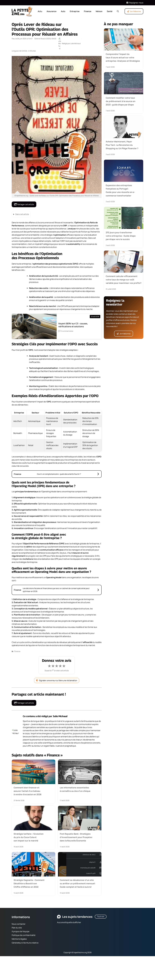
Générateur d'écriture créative (25, 942)
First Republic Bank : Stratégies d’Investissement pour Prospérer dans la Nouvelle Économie (76, 837)
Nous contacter (18, 924)
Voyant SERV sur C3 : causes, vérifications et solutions (73, 325)
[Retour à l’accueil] (22, 11)
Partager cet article (25, 204)
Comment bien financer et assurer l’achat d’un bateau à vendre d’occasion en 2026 (27, 791)
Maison (99, 11)
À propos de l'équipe (20, 931)
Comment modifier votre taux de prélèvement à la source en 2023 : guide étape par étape (120, 101)
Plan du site (17, 927)
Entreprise (74, 11)
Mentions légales (19, 939)
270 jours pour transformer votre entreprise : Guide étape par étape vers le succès (121, 236)
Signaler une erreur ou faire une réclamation (58, 680)
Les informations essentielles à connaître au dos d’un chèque (75, 789)
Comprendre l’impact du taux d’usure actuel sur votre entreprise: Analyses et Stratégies (123, 57)
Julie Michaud (60, 716)
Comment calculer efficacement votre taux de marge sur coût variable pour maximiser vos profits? (123, 279)
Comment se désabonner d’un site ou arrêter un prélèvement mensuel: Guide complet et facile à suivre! (77, 883)
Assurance (51, 11)
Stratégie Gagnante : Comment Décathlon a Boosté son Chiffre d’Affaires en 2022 (29, 883)
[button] (118, 11)
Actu (40, 11)
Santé (109, 11)
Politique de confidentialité (23, 935)
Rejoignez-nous (136, 2)
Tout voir (100, 916)
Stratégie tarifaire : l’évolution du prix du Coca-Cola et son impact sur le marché (28, 837)
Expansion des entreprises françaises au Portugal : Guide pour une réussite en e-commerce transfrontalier (120, 190)
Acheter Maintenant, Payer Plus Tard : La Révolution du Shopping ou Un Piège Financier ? (122, 145)
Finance (87, 11)
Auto (63, 11)
